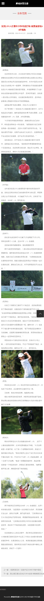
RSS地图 (30, 597)
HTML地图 (36, 597)
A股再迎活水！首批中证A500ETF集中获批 (25, 570)
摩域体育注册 (22, 3)
